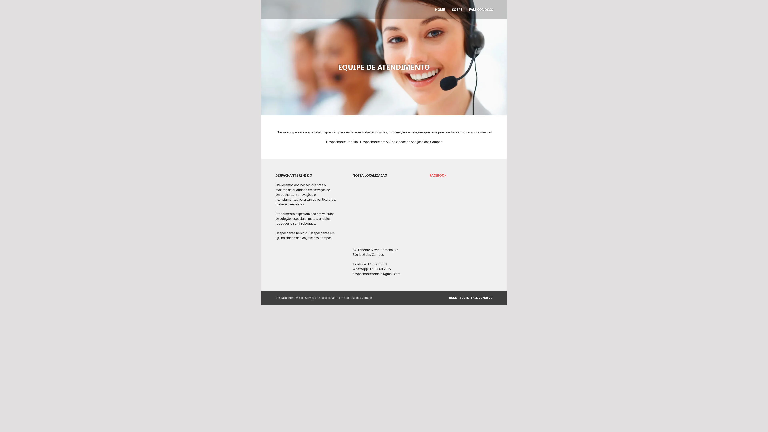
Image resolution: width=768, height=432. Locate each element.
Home (440, 9)
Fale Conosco (481, 9)
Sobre (457, 9)
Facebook (438, 175)
